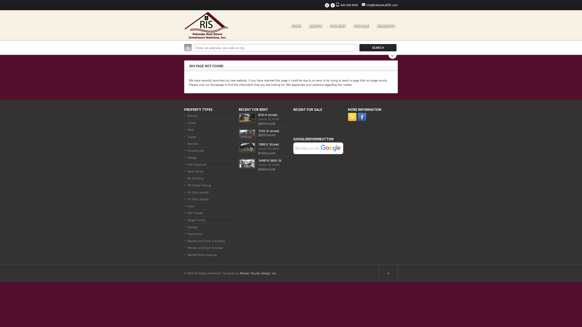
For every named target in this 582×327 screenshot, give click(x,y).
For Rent (338, 26)
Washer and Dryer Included (205, 247)
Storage (192, 227)
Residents (385, 26)
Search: (188, 47)
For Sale (361, 26)
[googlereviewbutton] (318, 148)
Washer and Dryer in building (206, 241)
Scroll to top (388, 273)
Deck (190, 129)
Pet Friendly (195, 213)
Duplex (191, 136)
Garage (192, 157)
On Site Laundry (198, 192)
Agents (315, 26)
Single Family (196, 220)
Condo (191, 123)
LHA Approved (196, 164)
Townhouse (194, 234)
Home (296, 26)
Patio (190, 206)
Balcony (192, 116)
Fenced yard (195, 150)
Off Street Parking (199, 185)
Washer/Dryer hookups (202, 255)
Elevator (192, 143)
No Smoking (195, 178)
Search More (393, 57)
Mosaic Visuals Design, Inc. (258, 273)
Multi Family (195, 171)
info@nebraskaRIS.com (382, 5)
